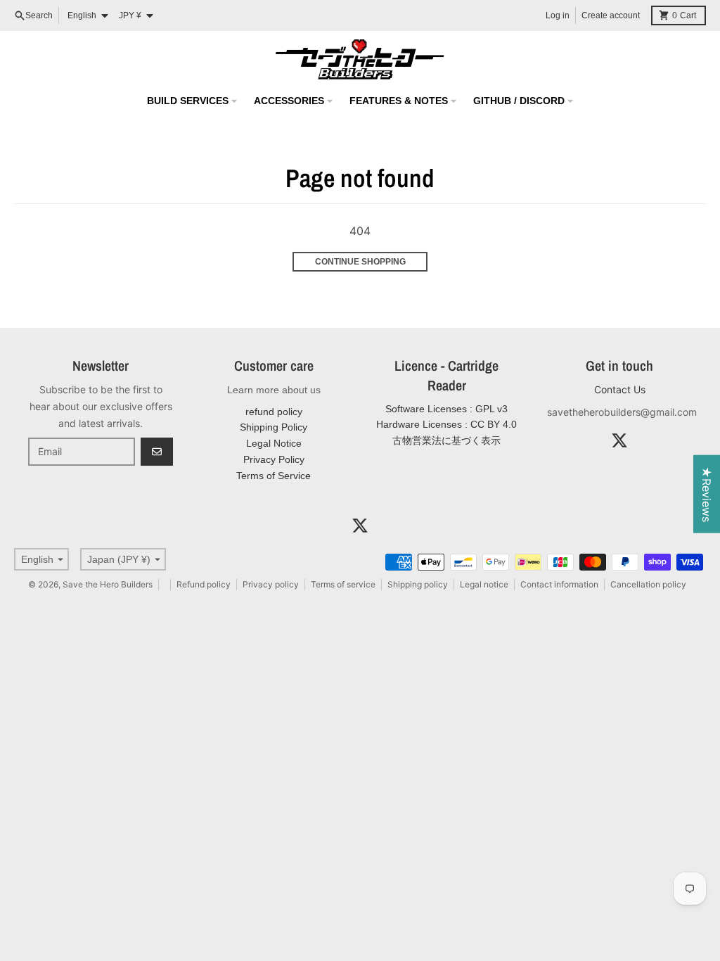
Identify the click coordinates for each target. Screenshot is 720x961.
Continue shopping (360, 262)
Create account (610, 15)
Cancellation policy (648, 584)
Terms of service (343, 584)
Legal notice (484, 584)
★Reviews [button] (707, 494)
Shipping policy (417, 584)
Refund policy (203, 584)
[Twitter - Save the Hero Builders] (619, 440)
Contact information (559, 584)
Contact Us (619, 389)
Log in (558, 15)
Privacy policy (271, 584)
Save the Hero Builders (108, 584)
